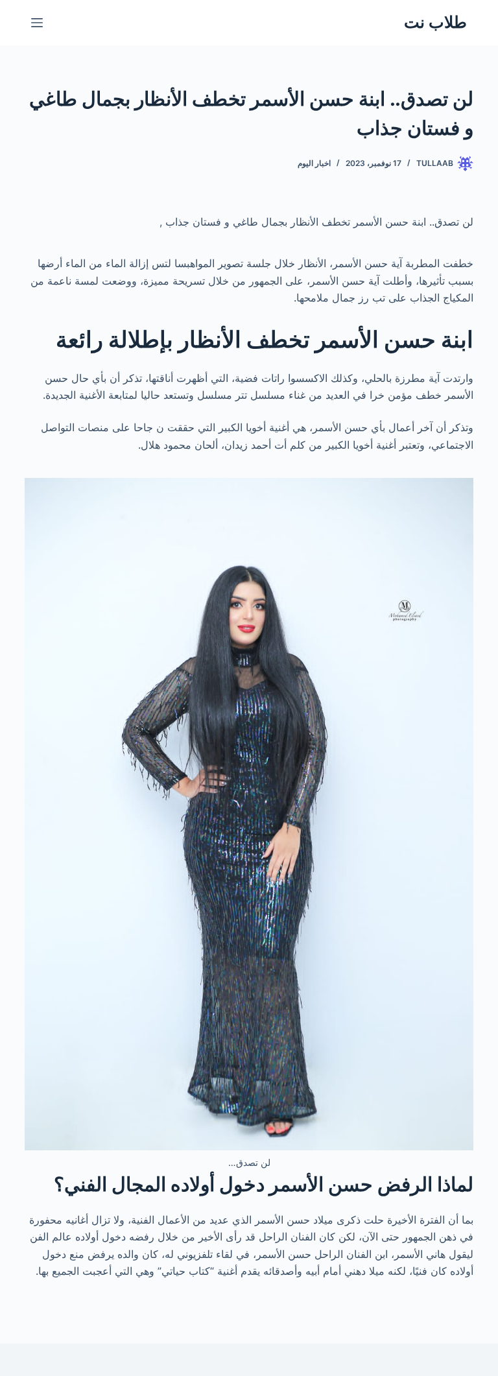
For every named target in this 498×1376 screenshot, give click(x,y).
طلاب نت (435, 22)
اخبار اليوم (314, 163)
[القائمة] (37, 23)
